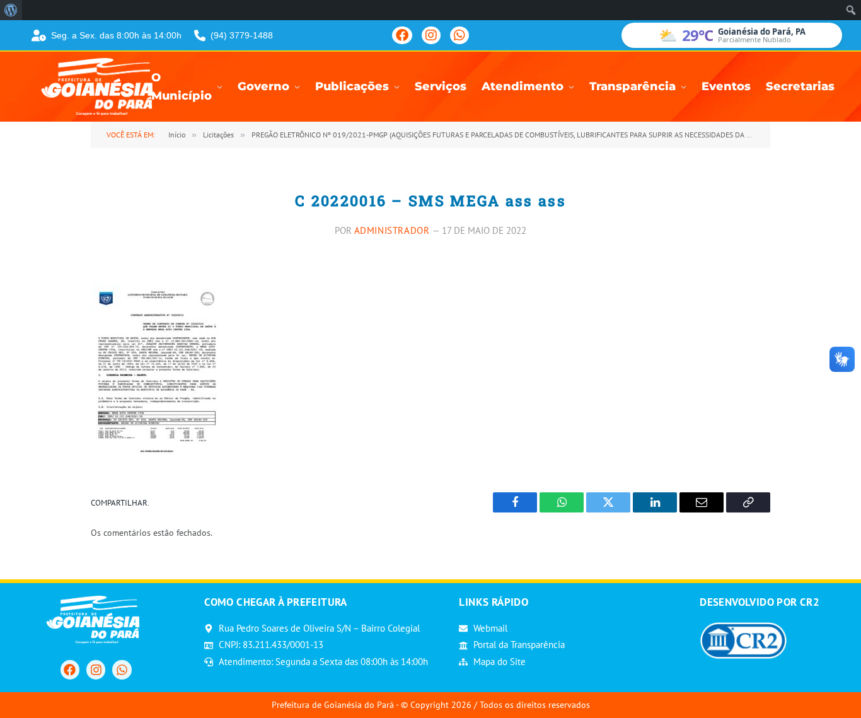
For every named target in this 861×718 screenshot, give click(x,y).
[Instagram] (431, 35)
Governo (263, 86)
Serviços (440, 86)
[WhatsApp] (459, 35)
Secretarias (800, 86)
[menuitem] (11, 10)
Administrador (392, 230)
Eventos (726, 86)
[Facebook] (402, 35)
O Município (181, 87)
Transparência (632, 86)
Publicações (352, 86)
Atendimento (522, 86)
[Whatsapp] (121, 669)
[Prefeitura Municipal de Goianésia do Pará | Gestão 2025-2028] (101, 87)
